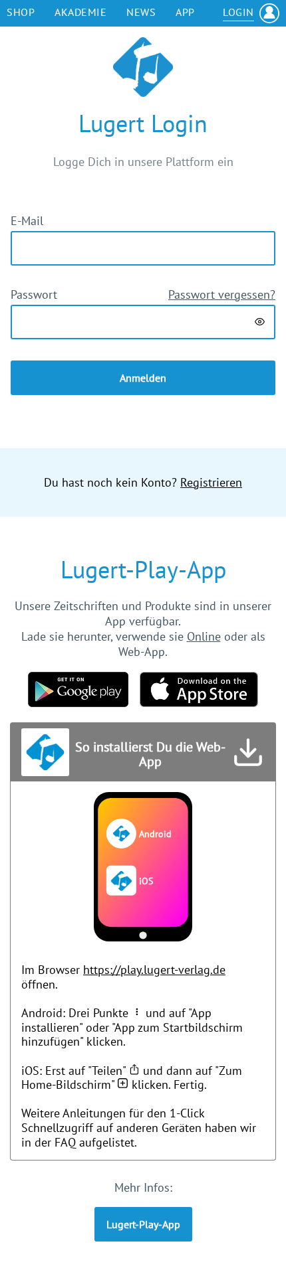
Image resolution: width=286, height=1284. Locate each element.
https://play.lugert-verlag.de (154, 969)
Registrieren (211, 482)
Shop (21, 12)
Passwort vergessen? (221, 294)
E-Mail (27, 220)
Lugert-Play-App (143, 1224)
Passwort (34, 294)
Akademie (80, 12)
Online (204, 636)
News (141, 12)
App (185, 12)
